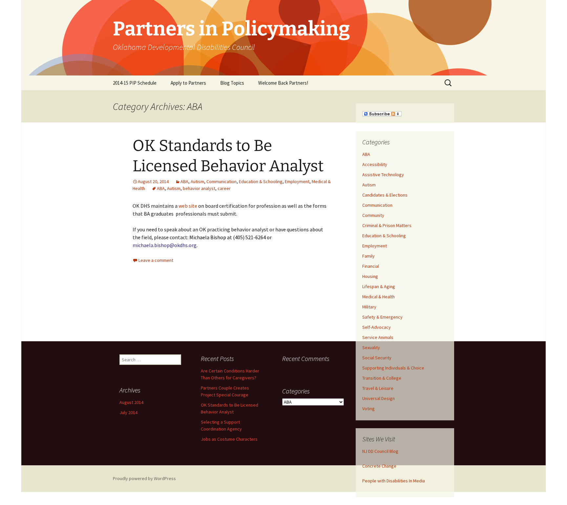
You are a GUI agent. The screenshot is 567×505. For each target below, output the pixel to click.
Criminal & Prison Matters (386, 225)
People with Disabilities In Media (393, 481)
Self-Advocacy (376, 327)
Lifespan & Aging (378, 286)
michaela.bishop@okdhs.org (165, 245)
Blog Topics (232, 83)
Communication (221, 181)
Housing (370, 276)
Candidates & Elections (385, 195)
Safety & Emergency (382, 317)
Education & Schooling (261, 181)
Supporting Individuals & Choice (393, 368)
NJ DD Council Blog (380, 451)
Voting (368, 408)
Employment (297, 181)
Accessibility (374, 164)
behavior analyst (199, 188)
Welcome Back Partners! (283, 83)
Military (369, 307)
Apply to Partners (188, 83)
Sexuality (371, 347)
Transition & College (381, 378)
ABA (184, 181)
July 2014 (128, 412)
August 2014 (131, 402)
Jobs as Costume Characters (229, 439)
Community (373, 215)
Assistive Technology (383, 175)
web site (187, 205)
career (224, 188)
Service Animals (377, 337)
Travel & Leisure (377, 388)
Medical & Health (378, 297)
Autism (197, 181)
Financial (370, 266)
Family (368, 256)
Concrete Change (379, 466)
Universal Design (378, 398)
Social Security (376, 358)
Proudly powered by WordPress (144, 478)
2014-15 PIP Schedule (135, 83)
